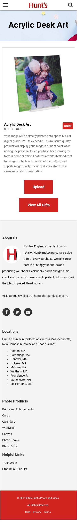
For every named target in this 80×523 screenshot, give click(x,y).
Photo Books (10, 440)
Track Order (9, 462)
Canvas (7, 434)
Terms (47, 512)
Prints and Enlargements (18, 409)
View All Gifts (38, 205)
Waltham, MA (18, 371)
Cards (6, 415)
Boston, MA (17, 351)
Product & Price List (14, 469)
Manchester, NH (20, 379)
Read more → (34, 283)
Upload (38, 187)
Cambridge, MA (20, 355)
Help (27, 512)
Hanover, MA (18, 359)
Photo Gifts (9, 446)
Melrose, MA (18, 367)
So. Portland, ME (21, 383)
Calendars (8, 421)
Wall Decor (9, 427)
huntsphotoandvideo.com (50, 295)
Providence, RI (19, 375)
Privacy (37, 512)
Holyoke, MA (18, 363)
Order (67, 126)
